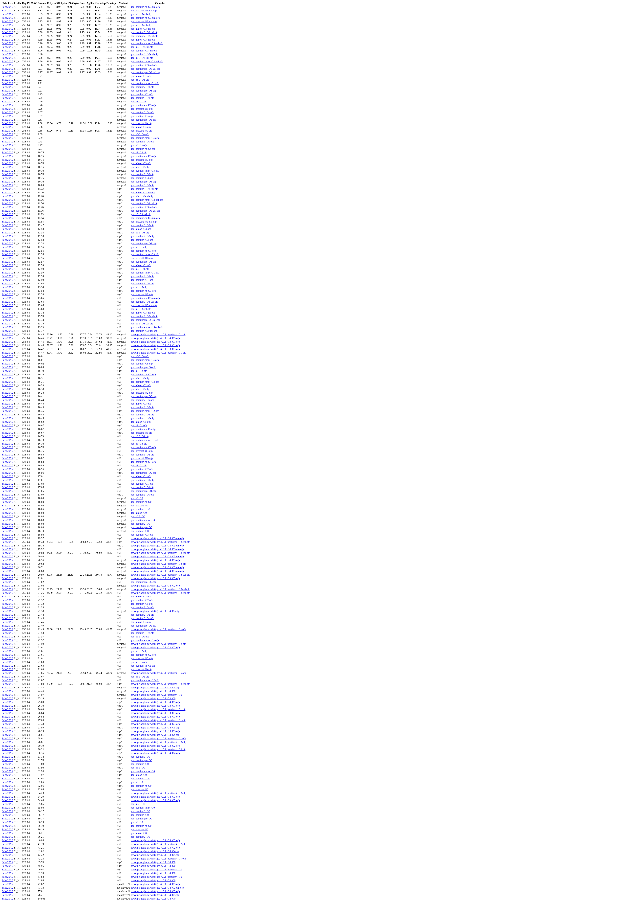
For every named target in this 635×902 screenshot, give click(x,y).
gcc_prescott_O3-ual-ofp (144, 10)
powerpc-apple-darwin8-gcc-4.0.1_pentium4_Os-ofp (158, 629)
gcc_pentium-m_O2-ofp (143, 374)
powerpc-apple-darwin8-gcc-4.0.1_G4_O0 (153, 691)
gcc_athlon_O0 (139, 512)
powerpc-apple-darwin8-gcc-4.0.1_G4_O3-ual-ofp (157, 538)
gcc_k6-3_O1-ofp (140, 79)
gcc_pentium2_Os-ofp (142, 112)
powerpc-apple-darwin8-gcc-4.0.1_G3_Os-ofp (155, 687)
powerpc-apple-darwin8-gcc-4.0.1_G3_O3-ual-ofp (157, 545)
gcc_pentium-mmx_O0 (143, 520)
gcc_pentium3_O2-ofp (142, 454)
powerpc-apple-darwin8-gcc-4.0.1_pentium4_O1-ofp (158, 334)
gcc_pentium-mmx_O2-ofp (145, 410)
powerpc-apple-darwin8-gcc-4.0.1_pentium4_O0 (156, 694)
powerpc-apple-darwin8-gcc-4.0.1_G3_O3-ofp (155, 578)
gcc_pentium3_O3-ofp (142, 185)
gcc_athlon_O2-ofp (141, 385)
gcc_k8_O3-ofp (139, 152)
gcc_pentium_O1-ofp (142, 94)
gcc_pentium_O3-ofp (142, 178)
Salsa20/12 (7, 6)
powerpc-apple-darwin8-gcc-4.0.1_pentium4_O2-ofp (158, 643)
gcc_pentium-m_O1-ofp (143, 105)
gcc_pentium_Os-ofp (142, 116)
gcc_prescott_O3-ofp (142, 159)
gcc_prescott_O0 (139, 505)
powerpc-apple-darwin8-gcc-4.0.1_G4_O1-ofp (155, 338)
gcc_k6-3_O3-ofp (140, 167)
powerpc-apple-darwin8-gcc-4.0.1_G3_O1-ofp (155, 341)
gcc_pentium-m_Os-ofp (143, 148)
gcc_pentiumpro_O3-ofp (143, 181)
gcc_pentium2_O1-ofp (142, 87)
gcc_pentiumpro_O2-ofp (143, 472)
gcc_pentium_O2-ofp (142, 469)
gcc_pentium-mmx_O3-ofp (145, 170)
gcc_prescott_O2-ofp (142, 392)
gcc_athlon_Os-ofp (141, 127)
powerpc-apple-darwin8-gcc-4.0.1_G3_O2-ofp (155, 647)
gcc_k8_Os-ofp (139, 145)
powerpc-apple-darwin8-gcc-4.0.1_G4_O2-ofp (155, 585)
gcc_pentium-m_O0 (141, 501)
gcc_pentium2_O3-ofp (142, 174)
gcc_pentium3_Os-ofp (142, 141)
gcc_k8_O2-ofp (139, 370)
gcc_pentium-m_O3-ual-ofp (145, 6)
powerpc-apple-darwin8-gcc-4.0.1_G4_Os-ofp (155, 611)
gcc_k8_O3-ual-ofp (141, 14)
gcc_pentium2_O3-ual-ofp (144, 32)
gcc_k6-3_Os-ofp (140, 134)
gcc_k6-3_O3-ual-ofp (142, 46)
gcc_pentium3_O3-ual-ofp (144, 54)
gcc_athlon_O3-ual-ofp (143, 28)
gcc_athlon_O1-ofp (141, 76)
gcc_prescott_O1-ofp (142, 108)
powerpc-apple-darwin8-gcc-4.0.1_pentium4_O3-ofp (158, 563)
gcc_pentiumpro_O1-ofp (143, 90)
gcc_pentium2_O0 (140, 523)
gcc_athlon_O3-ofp (141, 163)
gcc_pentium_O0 (140, 531)
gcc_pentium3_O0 (140, 509)
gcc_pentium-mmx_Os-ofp (145, 137)
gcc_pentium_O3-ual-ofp (144, 50)
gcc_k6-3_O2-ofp (140, 389)
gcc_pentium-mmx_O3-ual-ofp (147, 43)
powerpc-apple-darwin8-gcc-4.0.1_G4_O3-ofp (155, 560)
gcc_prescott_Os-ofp (141, 123)
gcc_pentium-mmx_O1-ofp (145, 83)
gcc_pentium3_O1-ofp (142, 97)
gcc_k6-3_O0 (138, 516)
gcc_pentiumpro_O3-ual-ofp (145, 68)
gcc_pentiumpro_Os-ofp (143, 119)
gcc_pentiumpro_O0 (141, 527)
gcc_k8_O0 (137, 498)
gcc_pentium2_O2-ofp (142, 414)
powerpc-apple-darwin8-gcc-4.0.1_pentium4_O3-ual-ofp (160, 542)
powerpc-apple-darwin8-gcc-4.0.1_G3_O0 (153, 698)
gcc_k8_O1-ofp (139, 101)
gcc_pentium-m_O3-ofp (143, 156)
